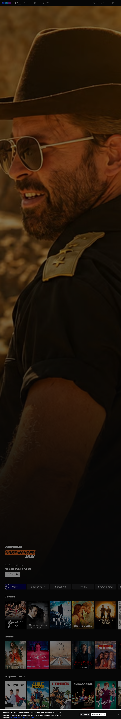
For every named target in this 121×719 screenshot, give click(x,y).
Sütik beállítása (85, 714)
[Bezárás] (118, 714)
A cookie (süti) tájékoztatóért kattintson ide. (22, 717)
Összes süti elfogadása (98, 714)
